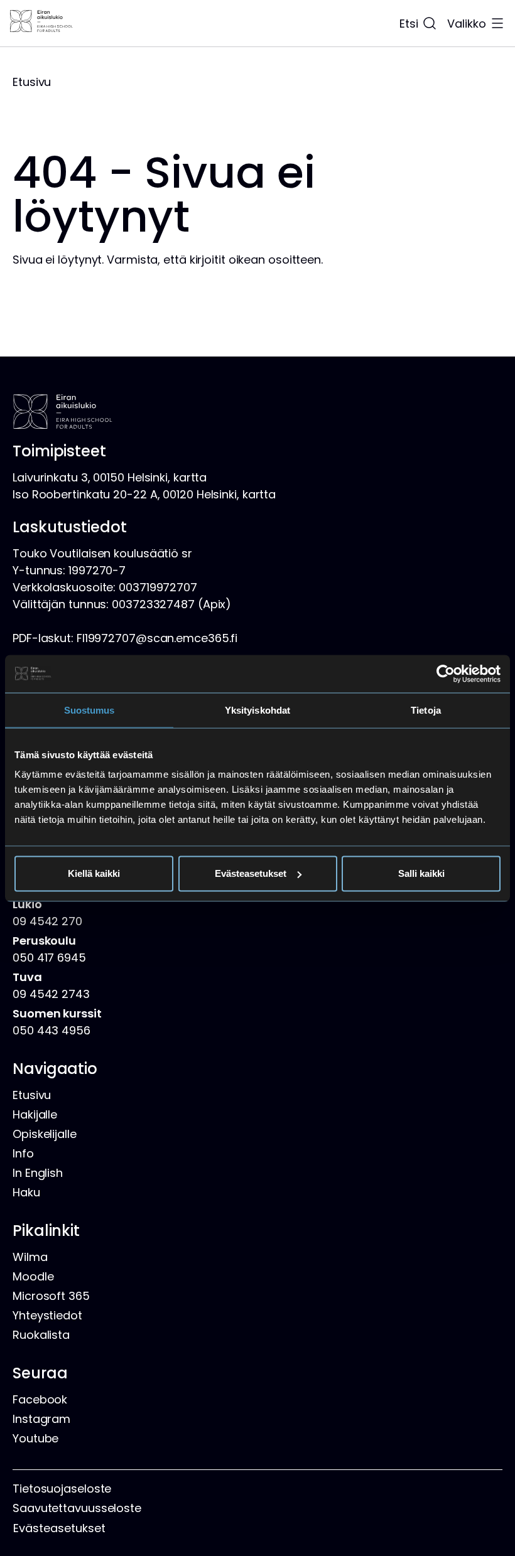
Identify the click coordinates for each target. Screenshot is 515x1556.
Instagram (41, 1419)
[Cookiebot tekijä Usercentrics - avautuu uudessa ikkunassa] (446, 673)
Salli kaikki (421, 873)
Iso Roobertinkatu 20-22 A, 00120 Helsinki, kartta (144, 494)
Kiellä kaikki (94, 873)
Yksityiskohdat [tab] (257, 709)
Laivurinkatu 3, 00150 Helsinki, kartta (110, 477)
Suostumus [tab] (89, 709)
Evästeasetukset (250, 873)
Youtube (35, 1438)
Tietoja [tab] (426, 709)
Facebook (40, 1399)
